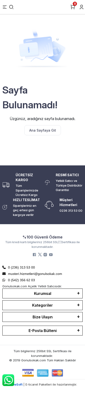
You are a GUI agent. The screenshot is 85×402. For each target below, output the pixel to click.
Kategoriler (42, 305)
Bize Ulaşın (43, 317)
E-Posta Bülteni (43, 330)
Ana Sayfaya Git (42, 130)
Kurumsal (42, 293)
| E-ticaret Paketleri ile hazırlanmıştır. (42, 384)
